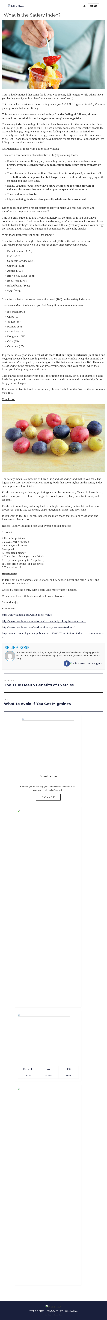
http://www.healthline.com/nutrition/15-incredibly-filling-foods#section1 (44, 621)
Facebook (27, 1069)
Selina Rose (17, 647)
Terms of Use (36, 1311)
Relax (68, 1075)
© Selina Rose (71, 1311)
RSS (68, 1069)
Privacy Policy (54, 1311)
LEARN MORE (48, 797)
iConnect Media (58, 1315)
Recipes (48, 1075)
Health (28, 1075)
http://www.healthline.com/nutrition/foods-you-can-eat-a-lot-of (38, 627)
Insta (48, 1069)
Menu (93, 6)
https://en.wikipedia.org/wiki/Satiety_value (27, 614)
